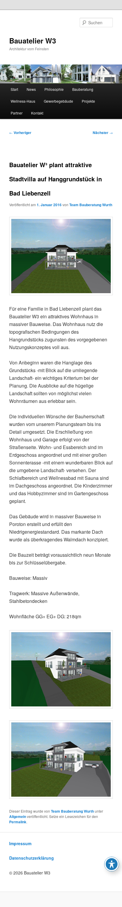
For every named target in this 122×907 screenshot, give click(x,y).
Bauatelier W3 (32, 40)
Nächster (103, 132)
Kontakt (37, 112)
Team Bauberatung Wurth (90, 204)
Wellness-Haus (23, 101)
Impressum (20, 843)
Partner (17, 112)
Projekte (88, 101)
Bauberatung (82, 89)
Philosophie (54, 89)
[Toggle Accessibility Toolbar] (112, 864)
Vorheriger (20, 132)
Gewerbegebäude (58, 101)
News (31, 89)
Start (14, 89)
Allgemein (17, 816)
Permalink (17, 821)
